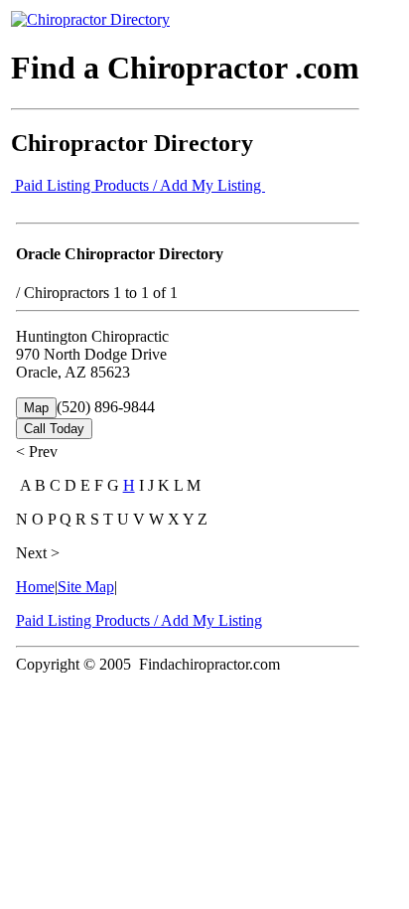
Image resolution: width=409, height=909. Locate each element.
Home (35, 586)
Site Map (86, 586)
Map (36, 407)
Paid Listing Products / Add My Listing (138, 185)
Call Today (54, 428)
